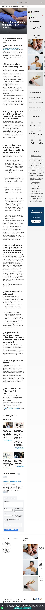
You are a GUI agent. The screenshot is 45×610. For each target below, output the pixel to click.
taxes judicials (39, 199)
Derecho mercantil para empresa (35, 105)
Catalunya (41, 158)
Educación (40, 170)
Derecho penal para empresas (34, 107)
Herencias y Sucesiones (40, 142)
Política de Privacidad (8, 600)
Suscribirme (36, 221)
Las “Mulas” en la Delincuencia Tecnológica (19, 462)
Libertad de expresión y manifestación (36, 178)
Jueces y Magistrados (39, 175)
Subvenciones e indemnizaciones (36, 198)
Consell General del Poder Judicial (36, 163)
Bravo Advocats (9, 440)
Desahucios (39, 168)
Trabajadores (31, 201)
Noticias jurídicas (38, 180)
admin (4, 31)
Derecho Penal (32, 142)
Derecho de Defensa (39, 167)
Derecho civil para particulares (35, 97)
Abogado (32, 125)
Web (5, 513)
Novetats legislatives (35, 185)
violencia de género (38, 201)
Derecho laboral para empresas (35, 110)
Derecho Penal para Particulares (35, 100)
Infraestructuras (31, 175)
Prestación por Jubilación (36, 190)
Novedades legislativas (36, 183)
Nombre (6, 508)
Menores (32, 180)
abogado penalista (38, 155)
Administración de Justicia (33, 158)
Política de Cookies (21, 600)
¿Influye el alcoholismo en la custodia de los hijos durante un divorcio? (8, 463)
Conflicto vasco (36, 162)
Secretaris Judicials (32, 193)
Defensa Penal (31, 167)
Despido (31, 170)
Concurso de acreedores (38, 160)
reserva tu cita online (14, 408)
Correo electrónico (18, 509)
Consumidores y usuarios (35, 165)
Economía (35, 170)
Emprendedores (32, 172)
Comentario (7, 501)
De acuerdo (17, 608)
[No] (43, 606)
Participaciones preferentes (36, 188)
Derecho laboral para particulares (35, 102)
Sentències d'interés (32, 196)
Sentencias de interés (36, 195)
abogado (32, 155)
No (21, 608)
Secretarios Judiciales (36, 191)
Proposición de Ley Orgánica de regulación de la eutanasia (11, 48)
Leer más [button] (31, 22)
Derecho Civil (32, 133)
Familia (36, 173)
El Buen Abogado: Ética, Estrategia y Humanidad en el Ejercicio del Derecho (7, 434)
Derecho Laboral (40, 133)
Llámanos (5, 408)
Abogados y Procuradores (35, 157)
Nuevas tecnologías (36, 186)
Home (3, 6)
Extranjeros (32, 173)
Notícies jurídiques (36, 181)
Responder (5, 492)
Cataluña (30, 160)
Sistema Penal (40, 196)
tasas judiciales (33, 199)
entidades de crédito (39, 172)
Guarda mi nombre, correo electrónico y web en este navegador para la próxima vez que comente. (13, 518)
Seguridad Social (40, 193)
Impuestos (40, 173)
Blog (6, 6)
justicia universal (36, 176)
